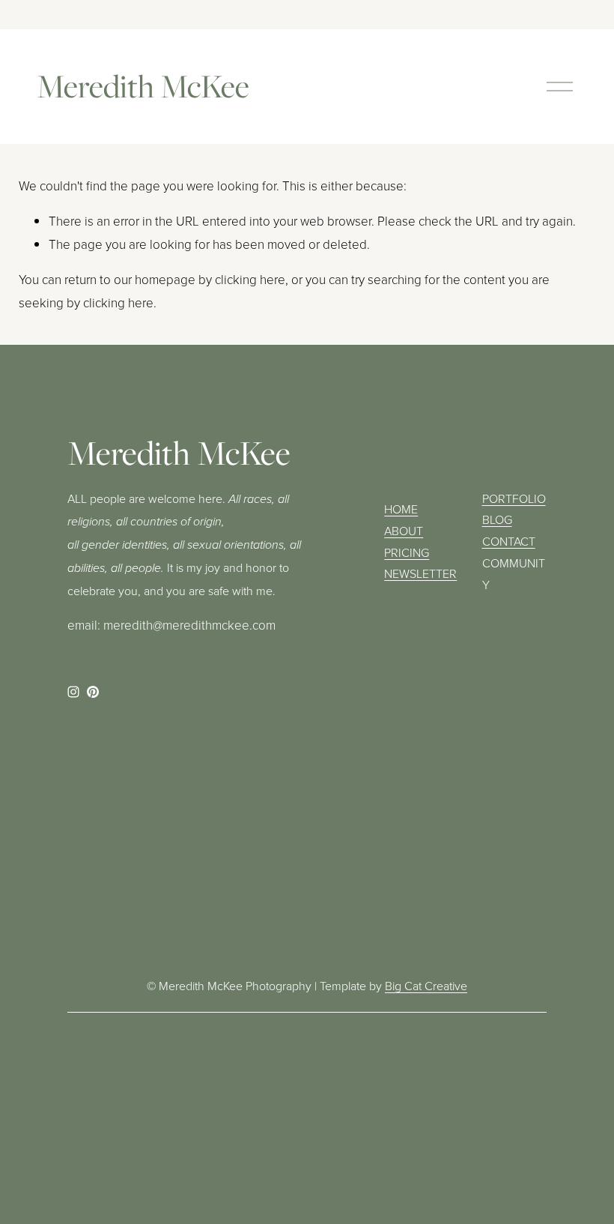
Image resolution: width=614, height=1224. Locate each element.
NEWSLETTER (420, 573)
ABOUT (403, 530)
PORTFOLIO (514, 498)
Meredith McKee (143, 85)
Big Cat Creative (426, 985)
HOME (401, 509)
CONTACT (508, 541)
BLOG (497, 519)
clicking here (250, 279)
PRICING (406, 552)
